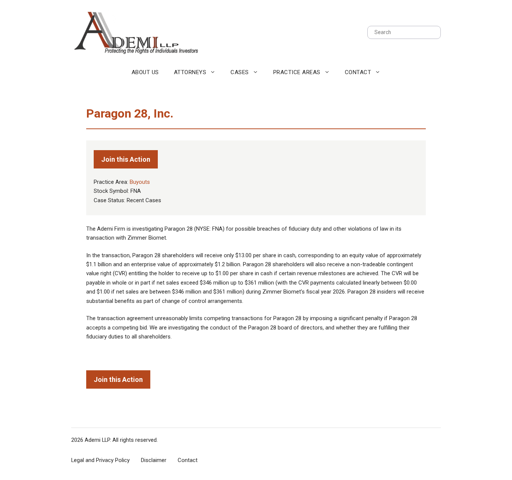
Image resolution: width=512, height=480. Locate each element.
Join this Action (125, 159)
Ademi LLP (97, 440)
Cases (240, 72)
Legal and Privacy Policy (100, 460)
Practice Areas (296, 72)
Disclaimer (153, 460)
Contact (358, 72)
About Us (145, 72)
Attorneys (190, 72)
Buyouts (140, 182)
